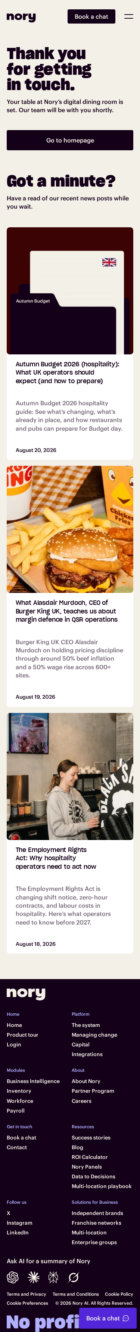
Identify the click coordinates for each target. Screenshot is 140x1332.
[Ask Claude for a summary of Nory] (34, 1277)
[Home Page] (21, 16)
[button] (128, 16)
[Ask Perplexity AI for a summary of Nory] (53, 1277)
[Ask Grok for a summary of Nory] (73, 1277)
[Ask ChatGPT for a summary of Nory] (13, 1277)
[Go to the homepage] (26, 994)
